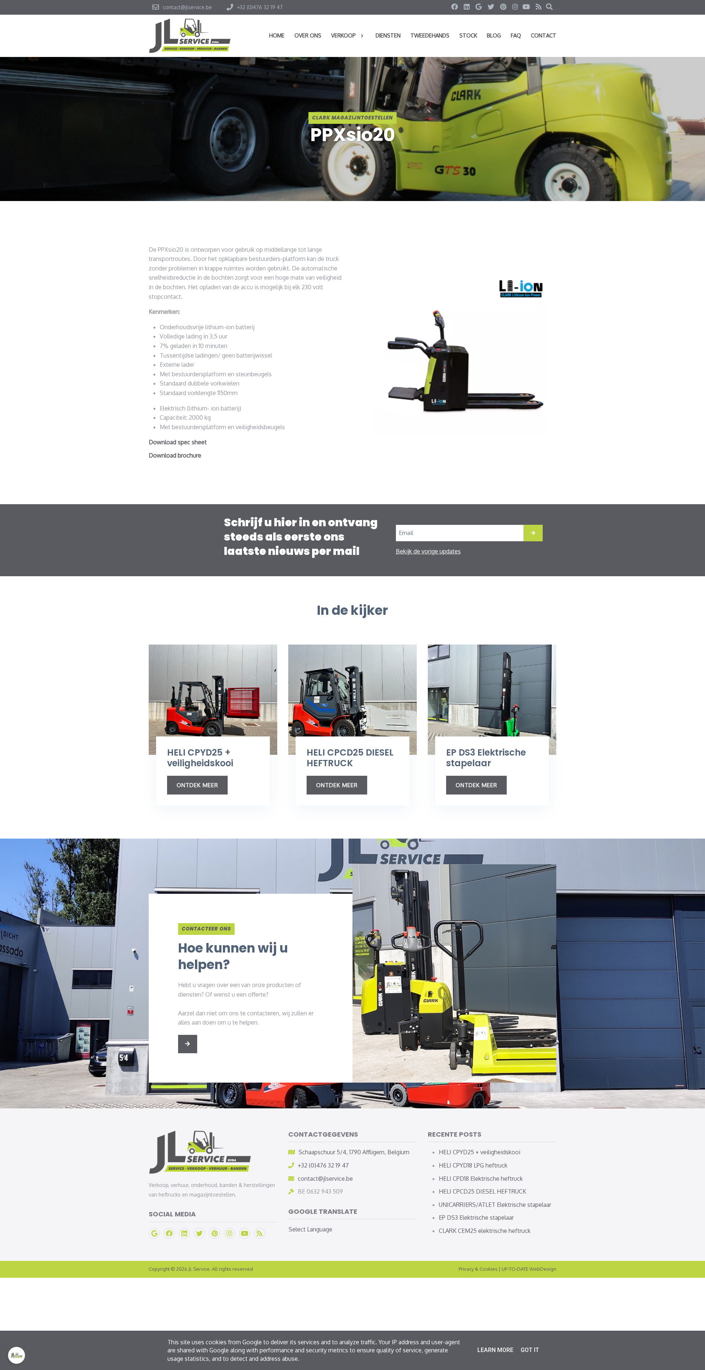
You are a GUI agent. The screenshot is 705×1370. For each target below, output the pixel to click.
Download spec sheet (178, 442)
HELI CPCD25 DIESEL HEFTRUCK (482, 1191)
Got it (530, 1349)
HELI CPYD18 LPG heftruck (473, 1165)
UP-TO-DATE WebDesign (529, 1269)
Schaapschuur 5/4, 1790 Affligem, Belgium (354, 1152)
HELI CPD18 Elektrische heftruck (481, 1178)
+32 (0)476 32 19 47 (323, 1165)
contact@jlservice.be (325, 1178)
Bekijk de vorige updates (428, 551)
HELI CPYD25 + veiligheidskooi (479, 1152)
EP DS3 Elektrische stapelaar (476, 1217)
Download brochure (175, 455)
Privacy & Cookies (478, 1269)
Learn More (495, 1349)
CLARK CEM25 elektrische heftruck (485, 1230)
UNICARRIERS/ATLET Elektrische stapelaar (495, 1204)
